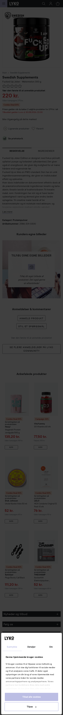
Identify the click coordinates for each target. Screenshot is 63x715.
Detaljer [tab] (31, 647)
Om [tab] (51, 647)
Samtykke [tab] (12, 647)
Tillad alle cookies (31, 697)
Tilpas (30, 706)
